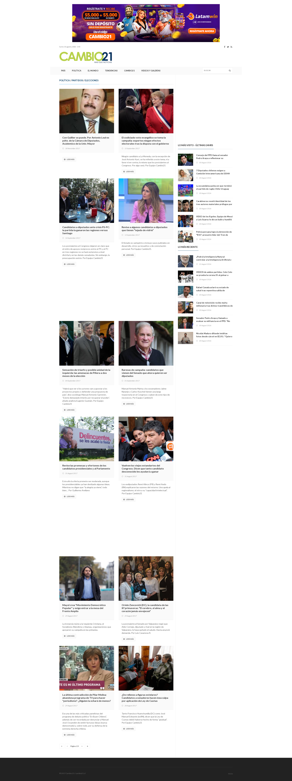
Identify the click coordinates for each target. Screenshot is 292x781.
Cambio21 (129, 70)
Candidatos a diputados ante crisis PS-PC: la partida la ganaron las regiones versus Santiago (86, 230)
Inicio (230, 773)
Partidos (77, 80)
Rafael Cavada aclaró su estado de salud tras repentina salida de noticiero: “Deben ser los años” (212, 290)
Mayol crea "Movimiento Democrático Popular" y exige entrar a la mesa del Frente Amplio (84, 608)
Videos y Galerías (150, 70)
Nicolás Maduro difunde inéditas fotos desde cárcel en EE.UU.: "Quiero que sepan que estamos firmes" (214, 336)
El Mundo (93, 70)
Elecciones (91, 80)
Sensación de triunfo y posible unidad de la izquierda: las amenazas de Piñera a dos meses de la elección (86, 372)
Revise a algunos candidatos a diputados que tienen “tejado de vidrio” (144, 229)
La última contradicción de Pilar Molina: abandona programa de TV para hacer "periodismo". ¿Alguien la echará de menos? (86, 697)
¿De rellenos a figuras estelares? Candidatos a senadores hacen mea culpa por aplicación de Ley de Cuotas (145, 697)
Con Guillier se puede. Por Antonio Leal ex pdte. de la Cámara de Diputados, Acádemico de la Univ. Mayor (85, 140)
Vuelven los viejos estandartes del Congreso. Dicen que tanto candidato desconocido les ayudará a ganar (143, 468)
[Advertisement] (39, 49)
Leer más (71, 159)
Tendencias (111, 70)
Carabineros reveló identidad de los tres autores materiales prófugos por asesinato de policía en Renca (214, 204)
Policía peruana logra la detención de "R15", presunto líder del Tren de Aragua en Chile (214, 235)
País (63, 70)
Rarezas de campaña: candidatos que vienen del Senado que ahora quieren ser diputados (144, 372)
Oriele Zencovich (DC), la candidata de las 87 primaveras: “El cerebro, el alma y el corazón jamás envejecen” (145, 608)
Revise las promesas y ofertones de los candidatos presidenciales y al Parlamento (86, 467)
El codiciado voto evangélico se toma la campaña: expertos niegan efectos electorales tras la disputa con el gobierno (145, 140)
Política (76, 70)
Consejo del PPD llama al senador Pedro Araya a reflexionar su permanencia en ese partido (212, 158)
